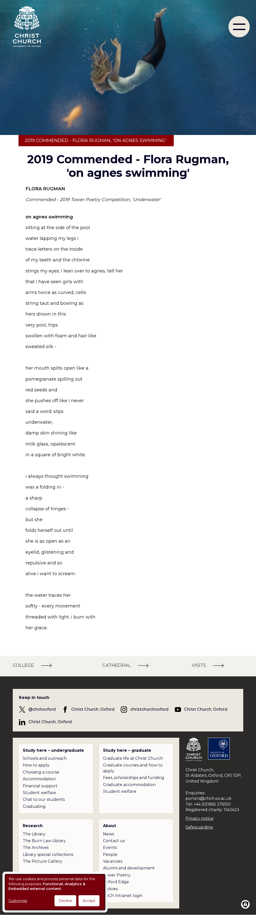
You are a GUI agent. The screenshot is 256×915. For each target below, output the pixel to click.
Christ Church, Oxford (92, 709)
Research (33, 825)
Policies (110, 888)
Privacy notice (200, 818)
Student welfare (39, 792)
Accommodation (39, 779)
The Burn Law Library (44, 840)
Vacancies (112, 861)
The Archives (35, 847)
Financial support (40, 786)
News (108, 834)
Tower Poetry (116, 875)
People (110, 854)
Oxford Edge (116, 881)
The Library (34, 834)
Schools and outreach (45, 758)
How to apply (36, 765)
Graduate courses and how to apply (132, 768)
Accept (89, 900)
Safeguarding (199, 827)
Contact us (114, 840)
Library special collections (48, 854)
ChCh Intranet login (122, 895)
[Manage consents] (245, 904)
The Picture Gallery (42, 861)
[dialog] (55, 892)
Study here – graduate (127, 750)
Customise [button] (17, 900)
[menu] (239, 26)
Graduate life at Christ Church (133, 758)
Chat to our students (44, 799)
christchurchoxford (149, 709)
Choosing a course (41, 772)
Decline (65, 900)
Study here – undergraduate (53, 750)
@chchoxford (42, 709)
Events (110, 847)
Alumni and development (129, 868)
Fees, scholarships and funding (133, 777)
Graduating (34, 806)
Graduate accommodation (129, 784)
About (109, 825)
